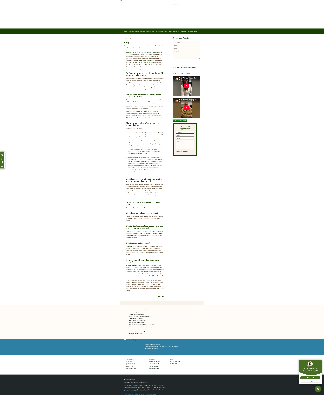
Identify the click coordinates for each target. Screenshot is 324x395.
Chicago (149, 385)
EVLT (129, 159)
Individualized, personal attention (138, 312)
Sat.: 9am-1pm (173, 363)
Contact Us (183, 31)
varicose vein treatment (134, 142)
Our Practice (129, 361)
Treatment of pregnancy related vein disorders (141, 324)
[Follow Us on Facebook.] (127, 379)
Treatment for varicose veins (136, 322)
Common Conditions (161, 31)
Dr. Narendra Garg (131, 265)
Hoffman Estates (128, 387)
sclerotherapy (130, 235)
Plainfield (134, 387)
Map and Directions (178, 9)
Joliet (132, 390)
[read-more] (133, 337)
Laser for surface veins (135, 329)
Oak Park (136, 390)
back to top (161, 296)
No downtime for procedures (136, 314)
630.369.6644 (155, 366)
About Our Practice (134, 31)
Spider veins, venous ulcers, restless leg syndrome (142, 326)
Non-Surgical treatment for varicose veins (140, 310)
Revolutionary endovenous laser (137, 320)
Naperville (154, 385)
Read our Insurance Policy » (134, 69)
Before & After (150, 31)
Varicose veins (130, 246)
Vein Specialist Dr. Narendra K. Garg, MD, (133, 385)
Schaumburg (160, 385)
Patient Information (174, 31)
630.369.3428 (155, 368)
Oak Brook (150, 387)
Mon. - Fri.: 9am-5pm (175, 361)
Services (142, 31)
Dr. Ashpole (138, 96)
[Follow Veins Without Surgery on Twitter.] (132, 379)
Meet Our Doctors (130, 363)
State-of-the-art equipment (136, 318)
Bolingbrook (156, 389)
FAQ (195, 31)
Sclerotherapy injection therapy (137, 331)
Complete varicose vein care (136, 333)
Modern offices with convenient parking (139, 316)
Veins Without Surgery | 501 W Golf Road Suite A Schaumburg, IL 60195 (140, 394)
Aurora (151, 389)
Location (190, 31)
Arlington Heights (146, 389)
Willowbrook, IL (177, 4)
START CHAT (310, 378)
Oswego (140, 389)
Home (125, 31)
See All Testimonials (180, 120)
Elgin (161, 389)
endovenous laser (145, 60)
